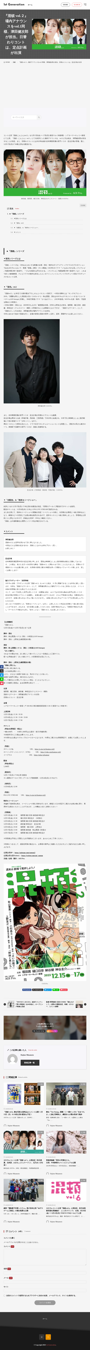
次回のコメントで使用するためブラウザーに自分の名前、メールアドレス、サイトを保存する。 (41, 1295)
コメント (7, 1246)
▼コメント (16, 232)
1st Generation (14, 4)
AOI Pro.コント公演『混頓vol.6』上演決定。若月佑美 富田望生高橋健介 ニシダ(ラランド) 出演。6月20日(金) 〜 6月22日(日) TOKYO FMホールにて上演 (66, 1210)
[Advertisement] (45, 81)
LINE (56, 989)
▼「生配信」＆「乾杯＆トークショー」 (25, 227)
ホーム (30, 5)
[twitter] (2, 671)
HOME (8, 62)
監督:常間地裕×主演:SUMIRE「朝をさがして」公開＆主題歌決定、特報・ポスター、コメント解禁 (60, 1004)
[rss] (48, 1337)
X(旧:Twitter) (38, 989)
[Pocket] (2, 683)
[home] (41, 1337)
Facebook (27, 989)
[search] (39, 117)
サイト (6, 1287)
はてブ (49, 989)
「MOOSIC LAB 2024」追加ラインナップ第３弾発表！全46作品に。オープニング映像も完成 (29, 1004)
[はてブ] (2, 675)
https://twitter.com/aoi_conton (32, 856)
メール (6, 1278)
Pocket (65, 989)
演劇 (14, 62)
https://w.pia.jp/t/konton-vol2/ (45, 749)
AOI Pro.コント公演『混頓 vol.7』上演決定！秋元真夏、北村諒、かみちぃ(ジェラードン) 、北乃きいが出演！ (23, 1162)
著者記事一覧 (29, 1063)
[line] (2, 679)
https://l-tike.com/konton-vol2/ (51, 752)
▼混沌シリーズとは (18, 218)
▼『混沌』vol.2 (17, 223)
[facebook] (2, 667)
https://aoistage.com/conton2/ (25, 853)
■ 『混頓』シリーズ (15, 214)
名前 (5, 1269)
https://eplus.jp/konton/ (41, 755)
